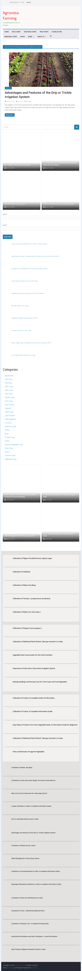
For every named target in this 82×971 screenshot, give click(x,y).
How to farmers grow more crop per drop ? (59, 204)
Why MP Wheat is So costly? (15, 204)
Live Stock (8, 423)
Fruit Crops (44, 32)
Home (6, 32)
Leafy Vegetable (10, 419)
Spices (22, 36)
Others (7, 441)
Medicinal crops (10, 36)
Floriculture (57, 32)
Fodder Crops (10, 397)
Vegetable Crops (30, 32)
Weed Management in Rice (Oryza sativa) (19, 536)
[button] (33, 36)
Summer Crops (10, 455)
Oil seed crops (10, 437)
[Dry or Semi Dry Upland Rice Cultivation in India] (60, 523)
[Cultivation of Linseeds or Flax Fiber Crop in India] (60, 484)
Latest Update (10, 415)
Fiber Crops (9, 386)
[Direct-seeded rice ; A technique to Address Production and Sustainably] (21, 484)
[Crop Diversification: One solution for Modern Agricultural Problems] (60, 152)
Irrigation (8, 88)
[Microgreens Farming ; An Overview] (21, 152)
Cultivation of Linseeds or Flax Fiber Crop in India (59, 496)
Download (8, 383)
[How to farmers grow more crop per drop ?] (60, 191)
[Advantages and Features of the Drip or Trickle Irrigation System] (41, 69)
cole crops (8, 379)
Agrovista (20, 101)
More (30, 36)
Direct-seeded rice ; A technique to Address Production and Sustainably (20, 496)
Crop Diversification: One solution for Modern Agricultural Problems (60, 164)
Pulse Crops (9, 448)
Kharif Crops (9, 412)
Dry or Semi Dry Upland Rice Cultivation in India (58, 535)
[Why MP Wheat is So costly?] (21, 191)
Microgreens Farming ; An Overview (17, 165)
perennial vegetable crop (14, 444)
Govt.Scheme (9, 405)
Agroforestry (9, 375)
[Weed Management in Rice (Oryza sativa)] (21, 523)
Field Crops (16, 32)
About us (41, 36)
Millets (7, 430)
